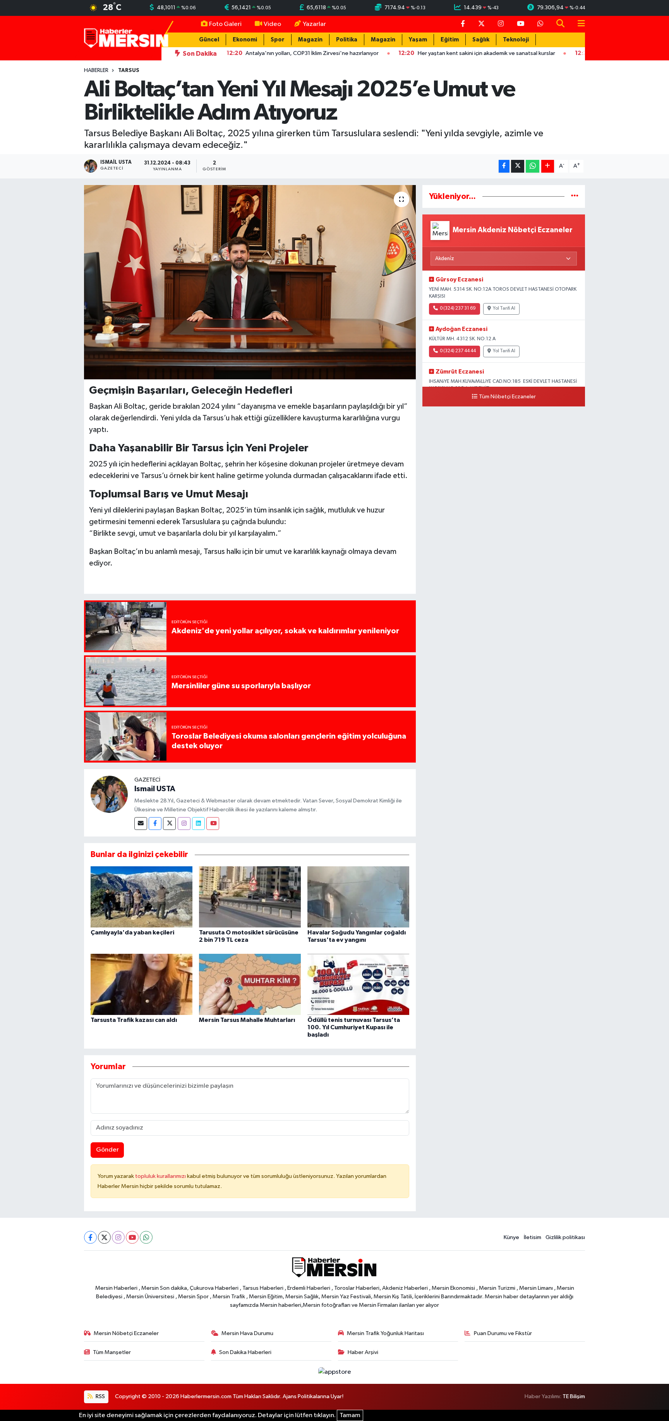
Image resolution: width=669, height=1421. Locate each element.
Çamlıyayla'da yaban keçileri (132, 932)
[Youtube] (212, 823)
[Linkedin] (198, 823)
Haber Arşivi (363, 1352)
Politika (346, 40)
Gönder (107, 1150)
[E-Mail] (140, 823)
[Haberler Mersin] (126, 37)
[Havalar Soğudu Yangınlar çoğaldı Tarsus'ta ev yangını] (358, 896)
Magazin (310, 40)
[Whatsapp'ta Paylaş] (532, 166)
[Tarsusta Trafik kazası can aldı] (141, 984)
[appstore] (334, 1372)
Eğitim (450, 40)
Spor (278, 40)
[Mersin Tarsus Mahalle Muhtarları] (250, 984)
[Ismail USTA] (109, 794)
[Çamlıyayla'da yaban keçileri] (141, 896)
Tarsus (128, 70)
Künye (511, 1237)
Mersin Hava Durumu (247, 1333)
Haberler (96, 70)
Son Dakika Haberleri (245, 1352)
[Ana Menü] (578, 24)
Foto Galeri (225, 24)
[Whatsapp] (146, 1237)
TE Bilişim (574, 1396)
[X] (104, 1237)
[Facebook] (155, 823)
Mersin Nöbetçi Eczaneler (126, 1333)
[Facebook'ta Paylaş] (504, 166)
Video (272, 24)
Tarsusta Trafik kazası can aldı (134, 1020)
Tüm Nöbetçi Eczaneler (507, 396)
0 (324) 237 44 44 (458, 351)
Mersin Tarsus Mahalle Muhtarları (247, 1020)
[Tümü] (574, 196)
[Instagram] (184, 823)
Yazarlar (314, 24)
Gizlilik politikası (565, 1237)
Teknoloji (516, 40)
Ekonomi (245, 40)
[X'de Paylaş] (517, 166)
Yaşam (418, 40)
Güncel (209, 40)
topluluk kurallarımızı (161, 1176)
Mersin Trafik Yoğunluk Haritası (385, 1333)
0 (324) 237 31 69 (458, 308)
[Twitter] (169, 823)
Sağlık (480, 40)
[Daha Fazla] (547, 166)
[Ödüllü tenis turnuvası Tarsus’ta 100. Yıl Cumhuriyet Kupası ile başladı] (358, 984)
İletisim (532, 1237)
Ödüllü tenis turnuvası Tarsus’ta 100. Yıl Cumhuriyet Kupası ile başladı (353, 1027)
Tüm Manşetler (112, 1352)
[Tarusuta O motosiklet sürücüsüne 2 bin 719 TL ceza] (250, 896)
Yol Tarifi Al (504, 308)
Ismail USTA (154, 789)
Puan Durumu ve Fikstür (503, 1333)
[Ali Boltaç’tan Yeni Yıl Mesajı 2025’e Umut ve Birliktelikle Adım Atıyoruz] (250, 282)
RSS (99, 1396)
